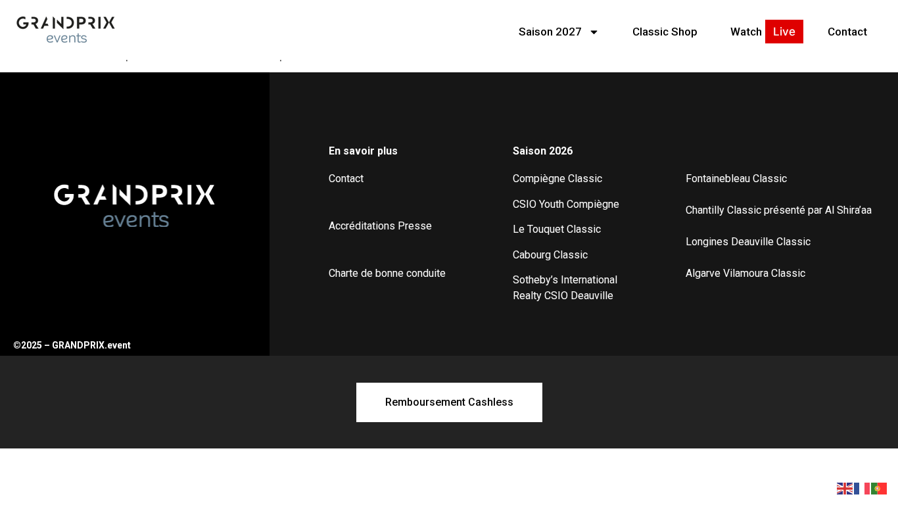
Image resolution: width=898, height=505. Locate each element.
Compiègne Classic (557, 178)
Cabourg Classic (550, 255)
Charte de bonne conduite (387, 273)
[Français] (862, 487)
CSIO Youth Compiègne (566, 204)
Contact (847, 31)
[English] (845, 487)
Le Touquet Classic (557, 229)
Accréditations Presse (380, 226)
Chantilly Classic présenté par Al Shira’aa (779, 210)
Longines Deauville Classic (748, 241)
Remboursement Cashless (449, 402)
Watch (746, 31)
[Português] (879, 487)
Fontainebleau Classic (736, 178)
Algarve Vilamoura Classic (745, 273)
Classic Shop (664, 31)
